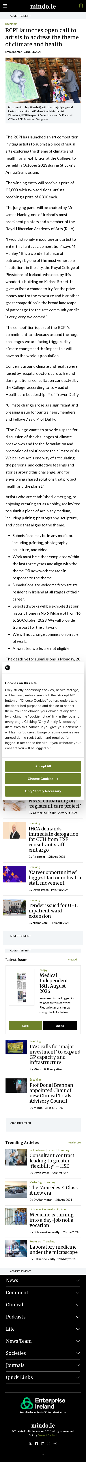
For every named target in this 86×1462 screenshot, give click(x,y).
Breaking (11, 24)
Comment (17, 1292)
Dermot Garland (47, 1435)
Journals (15, 1365)
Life (10, 1329)
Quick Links (19, 1377)
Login (25, 1025)
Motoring (36, 1182)
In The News (37, 1150)
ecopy (43, 970)
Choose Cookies (40, 778)
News (12, 1280)
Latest (52, 1150)
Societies (16, 1353)
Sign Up (60, 1025)
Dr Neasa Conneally (42, 1209)
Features (35, 1241)
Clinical (14, 1304)
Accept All (43, 766)
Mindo (38, 1069)
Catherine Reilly (44, 813)
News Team (19, 1341)
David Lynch (41, 889)
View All (72, 959)
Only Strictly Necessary (43, 791)
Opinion (62, 1209)
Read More (74, 1142)
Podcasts (16, 1317)
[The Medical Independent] (80, 6)
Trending (63, 1150)
